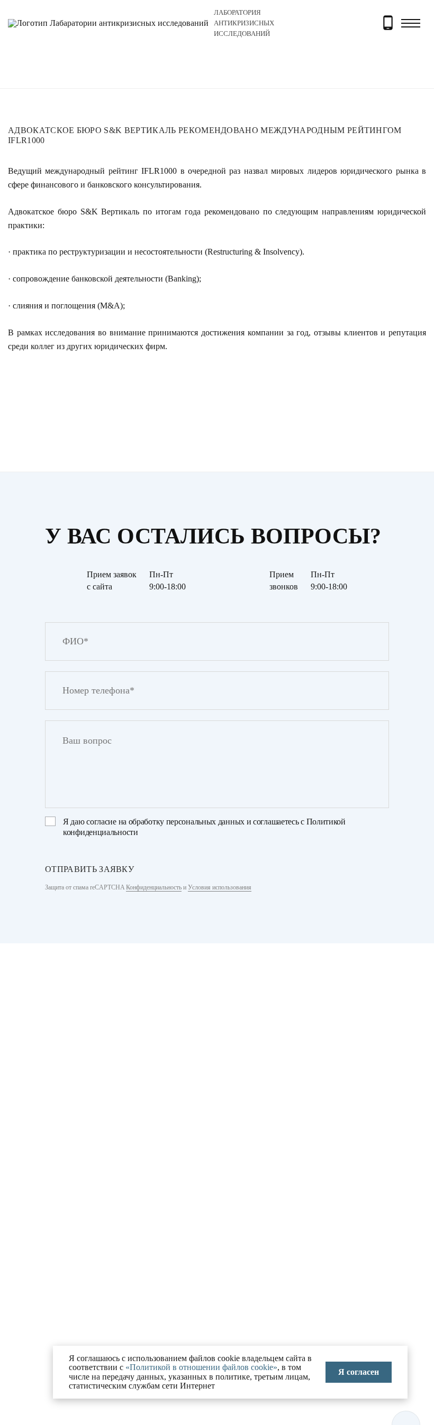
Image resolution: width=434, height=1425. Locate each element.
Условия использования (219, 887)
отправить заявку (89, 869)
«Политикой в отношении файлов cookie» (201, 1367)
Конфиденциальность (154, 887)
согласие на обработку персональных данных (165, 821)
